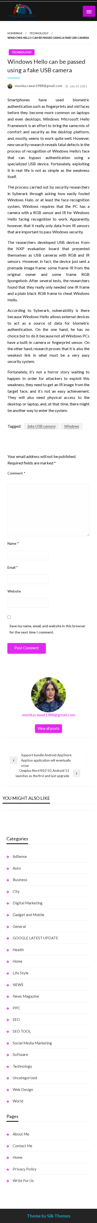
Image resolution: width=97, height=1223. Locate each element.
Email (12, 567)
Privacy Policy (25, 1169)
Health (18, 949)
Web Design (23, 1089)
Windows (71, 426)
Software (20, 1054)
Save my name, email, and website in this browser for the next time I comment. (47, 629)
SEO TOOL (22, 1031)
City (16, 891)
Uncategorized (25, 1077)
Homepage (14, 33)
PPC (16, 1008)
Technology (38, 33)
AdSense (20, 856)
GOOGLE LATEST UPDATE (35, 938)
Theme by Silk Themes (48, 1215)
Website (14, 591)
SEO (16, 1019)
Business (20, 879)
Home (17, 961)
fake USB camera (41, 426)
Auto (17, 868)
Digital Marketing (28, 903)
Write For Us (23, 1180)
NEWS (18, 984)
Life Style (20, 973)
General (19, 926)
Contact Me (22, 1145)
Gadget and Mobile (28, 914)
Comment (16, 473)
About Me (21, 1134)
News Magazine (26, 996)
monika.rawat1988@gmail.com (39, 86)
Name (13, 543)
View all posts (48, 728)
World (18, 1101)
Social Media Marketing (32, 1043)
